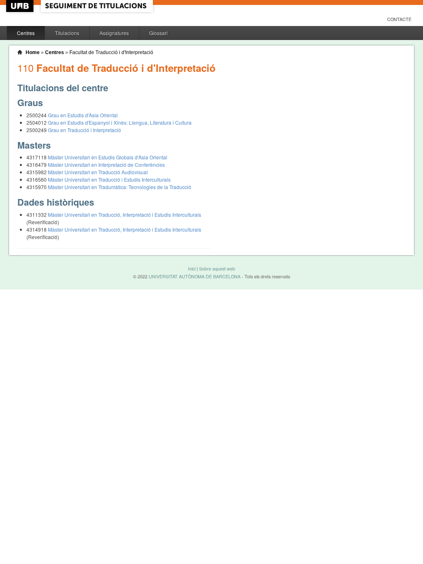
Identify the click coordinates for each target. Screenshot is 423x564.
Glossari (158, 32)
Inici (191, 268)
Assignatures (114, 32)
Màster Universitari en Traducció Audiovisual (98, 171)
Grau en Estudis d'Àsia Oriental (83, 114)
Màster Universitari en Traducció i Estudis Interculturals (109, 179)
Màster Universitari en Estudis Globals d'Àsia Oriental (107, 157)
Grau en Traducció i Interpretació (84, 129)
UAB (20, 6)
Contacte (399, 19)
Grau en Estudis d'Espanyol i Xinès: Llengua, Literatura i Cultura (120, 122)
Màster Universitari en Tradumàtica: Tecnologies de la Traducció (119, 186)
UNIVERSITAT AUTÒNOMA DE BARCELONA (194, 276)
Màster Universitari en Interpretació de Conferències (106, 164)
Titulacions (67, 32)
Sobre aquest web (217, 268)
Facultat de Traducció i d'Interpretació (111, 52)
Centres (26, 32)
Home (33, 52)
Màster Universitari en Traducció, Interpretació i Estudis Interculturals (124, 214)
